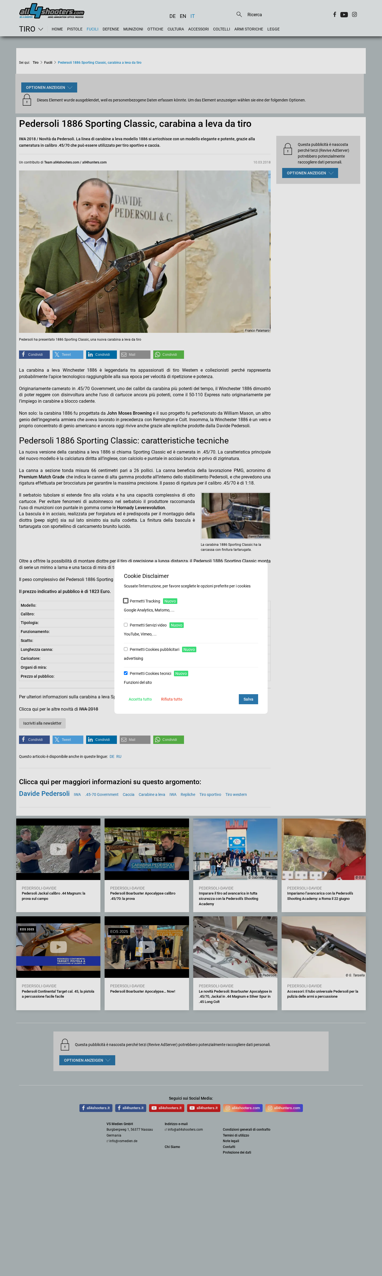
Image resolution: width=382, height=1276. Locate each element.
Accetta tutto (140, 699)
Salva (248, 699)
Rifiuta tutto (171, 699)
